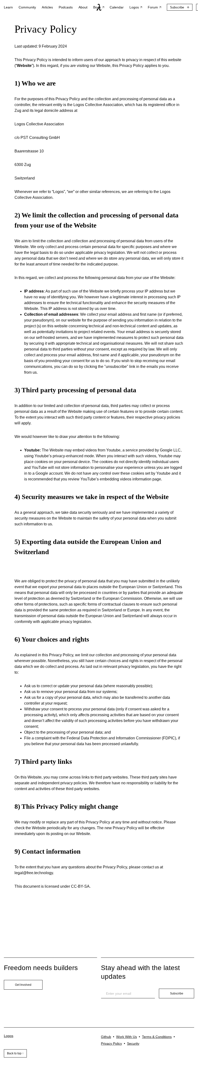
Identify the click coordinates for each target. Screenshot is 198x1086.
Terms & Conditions (157, 1037)
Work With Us (126, 1037)
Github (106, 1037)
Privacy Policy (111, 1043)
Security (133, 1043)
